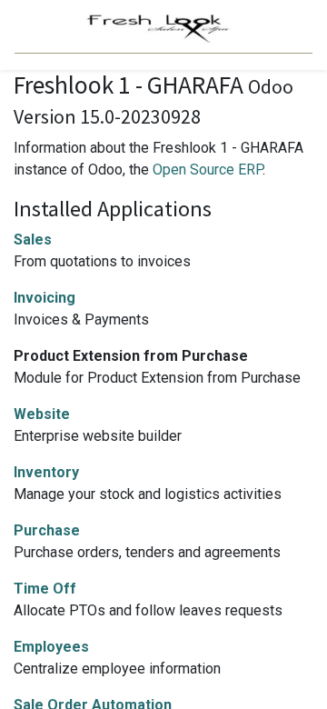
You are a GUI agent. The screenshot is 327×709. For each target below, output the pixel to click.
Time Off (45, 588)
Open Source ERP (208, 169)
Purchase (47, 530)
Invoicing (44, 297)
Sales (33, 239)
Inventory (46, 472)
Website (42, 414)
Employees (51, 646)
